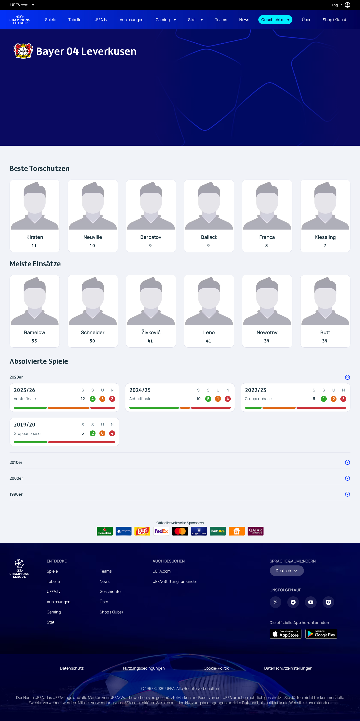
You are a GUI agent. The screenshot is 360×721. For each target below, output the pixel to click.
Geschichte (110, 591)
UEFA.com (162, 571)
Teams (106, 571)
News (104, 581)
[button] (166, 19)
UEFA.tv (53, 591)
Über (104, 601)
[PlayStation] (124, 531)
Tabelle (53, 581)
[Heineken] (105, 531)
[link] (50, 19)
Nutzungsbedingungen (144, 668)
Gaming (54, 612)
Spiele (52, 571)
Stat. (51, 622)
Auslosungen (59, 601)
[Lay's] (142, 531)
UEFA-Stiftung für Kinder (175, 581)
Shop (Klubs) (111, 612)
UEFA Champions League (20, 19)
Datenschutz (72, 668)
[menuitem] (50, 19)
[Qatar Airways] (256, 531)
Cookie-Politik (216, 668)
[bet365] (218, 531)
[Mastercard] (180, 531)
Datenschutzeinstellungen (288, 668)
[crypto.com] (199, 531)
